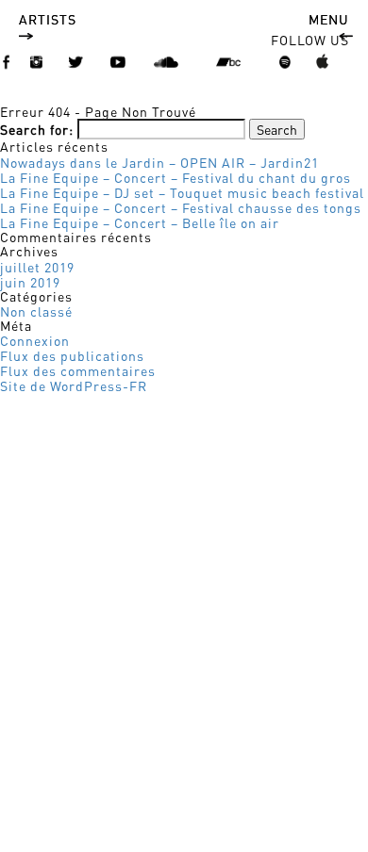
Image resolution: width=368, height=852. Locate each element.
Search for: (37, 129)
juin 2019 (30, 281)
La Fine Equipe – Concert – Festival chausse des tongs (180, 207)
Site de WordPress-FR (73, 385)
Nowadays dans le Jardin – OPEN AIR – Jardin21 (159, 162)
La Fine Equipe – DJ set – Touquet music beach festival (182, 192)
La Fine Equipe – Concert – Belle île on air (139, 222)
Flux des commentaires (78, 370)
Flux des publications (72, 355)
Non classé (36, 311)
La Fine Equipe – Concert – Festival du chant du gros (175, 177)
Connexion (35, 340)
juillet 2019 (37, 266)
